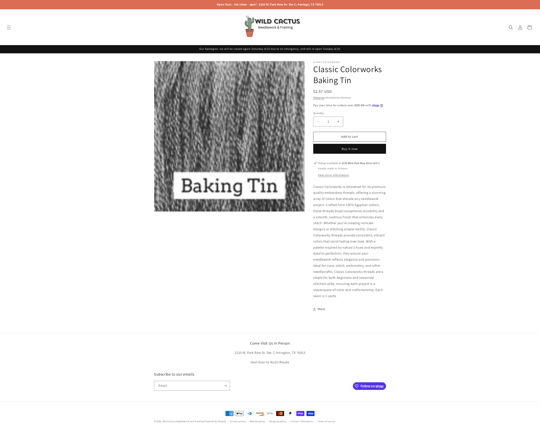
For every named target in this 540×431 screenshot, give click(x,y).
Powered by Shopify (215, 421)
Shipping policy (278, 421)
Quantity (318, 113)
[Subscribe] (225, 386)
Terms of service (326, 421)
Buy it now (350, 149)
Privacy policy (238, 421)
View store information (333, 175)
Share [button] (321, 309)
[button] (9, 27)
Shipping (318, 97)
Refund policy (257, 421)
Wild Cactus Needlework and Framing (183, 421)
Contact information (302, 421)
